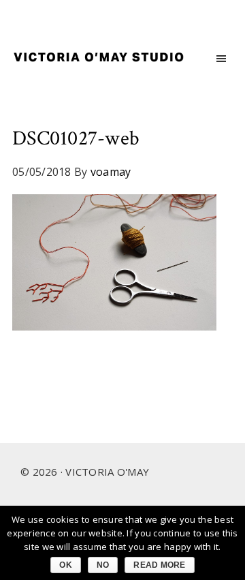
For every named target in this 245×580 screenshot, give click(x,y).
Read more (159, 565)
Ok (65, 565)
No (103, 565)
